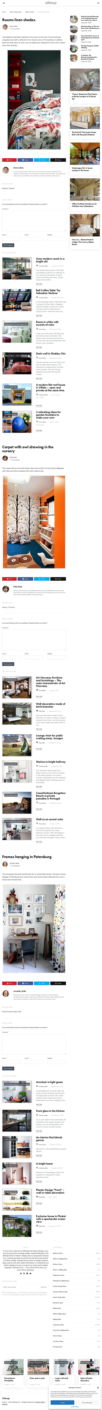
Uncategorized (57, 1347)
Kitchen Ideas (22, 821)
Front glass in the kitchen (50, 1111)
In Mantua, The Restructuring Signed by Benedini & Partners (89, 57)
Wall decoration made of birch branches (50, 705)
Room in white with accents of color (47, 323)
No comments (16, 29)
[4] (74, 49)
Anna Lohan (13, 26)
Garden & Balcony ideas (60, 1292)
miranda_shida (43, 266)
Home (4, 12)
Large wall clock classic (61, 1379)
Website (49, 235)
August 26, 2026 (86, 61)
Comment (5, 209)
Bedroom (5, 188)
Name (4, 235)
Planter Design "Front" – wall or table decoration (50, 1191)
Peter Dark (13, 457)
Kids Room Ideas (58, 1303)
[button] (98, 1388)
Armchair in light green (49, 1082)
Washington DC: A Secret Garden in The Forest (82, 169)
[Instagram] (24, 1273)
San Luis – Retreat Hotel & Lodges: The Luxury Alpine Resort (83, 242)
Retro (19, 1012)
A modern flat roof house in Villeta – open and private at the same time (50, 387)
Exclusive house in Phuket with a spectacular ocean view (51, 1218)
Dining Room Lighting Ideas (61, 1281)
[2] (74, 29)
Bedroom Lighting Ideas (60, 1270)
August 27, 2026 (86, 42)
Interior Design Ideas (15, 12)
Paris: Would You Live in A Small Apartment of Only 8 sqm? (90, 38)
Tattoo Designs (57, 1336)
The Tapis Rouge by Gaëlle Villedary (90, 47)
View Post (39, 284)
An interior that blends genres (49, 1139)
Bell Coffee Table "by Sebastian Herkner (48, 292)
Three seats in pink (37, 1378)
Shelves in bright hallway (51, 761)
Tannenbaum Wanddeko (9, 1379)
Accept (62, 1403)
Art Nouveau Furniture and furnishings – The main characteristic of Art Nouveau (50, 682)
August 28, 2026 (86, 23)
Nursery (4, 607)
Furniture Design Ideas (11, 738)
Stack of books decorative (86, 1379)
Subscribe (44, 1287)
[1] (74, 19)
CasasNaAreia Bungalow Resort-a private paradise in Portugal (51, 795)
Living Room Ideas (24, 261)
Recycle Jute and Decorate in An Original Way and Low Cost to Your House (90, 18)
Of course (11, 607)
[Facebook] (27, 1273)
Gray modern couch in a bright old (50, 260)
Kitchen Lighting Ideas (59, 1314)
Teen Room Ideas (58, 1341)
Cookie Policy (75, 1406)
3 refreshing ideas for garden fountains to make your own (48, 414)
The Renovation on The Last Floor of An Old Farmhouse (90, 27)
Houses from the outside (9, 1012)
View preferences (87, 1403)
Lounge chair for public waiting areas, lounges (49, 737)
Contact (4, 1404)
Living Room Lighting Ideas (61, 1330)
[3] (74, 39)
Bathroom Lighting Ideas (60, 1259)
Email (27, 235)
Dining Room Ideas (58, 1275)
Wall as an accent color (49, 819)
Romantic (12, 188)
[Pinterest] (20, 1273)
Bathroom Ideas (57, 1253)
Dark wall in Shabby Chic (51, 353)
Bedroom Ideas (29, 12)
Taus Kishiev (42, 690)
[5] (74, 58)
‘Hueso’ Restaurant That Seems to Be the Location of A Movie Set (84, 96)
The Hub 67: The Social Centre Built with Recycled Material (84, 133)
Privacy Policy (40, 1402)
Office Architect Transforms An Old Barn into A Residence (84, 205)
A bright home (44, 1163)
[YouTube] (30, 1273)
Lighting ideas (57, 1319)
